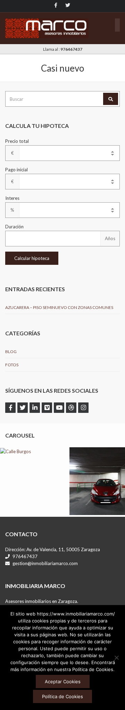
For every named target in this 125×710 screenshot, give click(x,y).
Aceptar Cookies (63, 681)
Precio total (17, 141)
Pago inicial (16, 169)
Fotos (11, 364)
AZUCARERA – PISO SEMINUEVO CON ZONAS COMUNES (59, 307)
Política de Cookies (62, 696)
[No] (116, 657)
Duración (14, 226)
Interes (12, 198)
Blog (11, 351)
